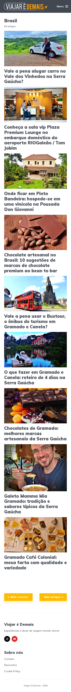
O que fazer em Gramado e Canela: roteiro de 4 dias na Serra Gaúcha (34, 377)
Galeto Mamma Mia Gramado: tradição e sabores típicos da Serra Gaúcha (31, 503)
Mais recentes (19, 596)
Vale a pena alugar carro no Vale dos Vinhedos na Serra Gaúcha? (35, 76)
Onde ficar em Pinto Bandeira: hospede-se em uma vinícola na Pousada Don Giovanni (32, 201)
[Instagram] (7, 639)
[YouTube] (14, 639)
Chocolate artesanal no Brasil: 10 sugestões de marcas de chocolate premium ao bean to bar (30, 262)
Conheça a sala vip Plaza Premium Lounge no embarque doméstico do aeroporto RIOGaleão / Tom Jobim (34, 137)
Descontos (10, 665)
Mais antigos (52, 596)
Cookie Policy (12, 671)
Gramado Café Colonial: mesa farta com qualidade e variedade (35, 562)
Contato (9, 659)
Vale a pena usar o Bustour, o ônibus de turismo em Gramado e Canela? (34, 321)
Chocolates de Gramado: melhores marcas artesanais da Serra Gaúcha (35, 433)
